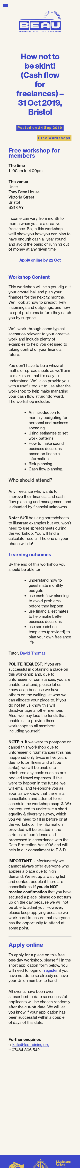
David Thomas (32, 653)
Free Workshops (54, 138)
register (51, 970)
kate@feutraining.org (30, 1044)
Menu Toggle (5, 5)
